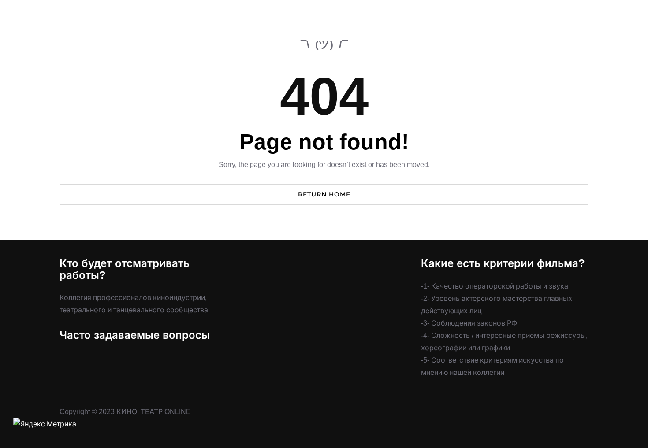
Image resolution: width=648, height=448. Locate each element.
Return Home (324, 194)
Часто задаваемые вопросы (135, 335)
